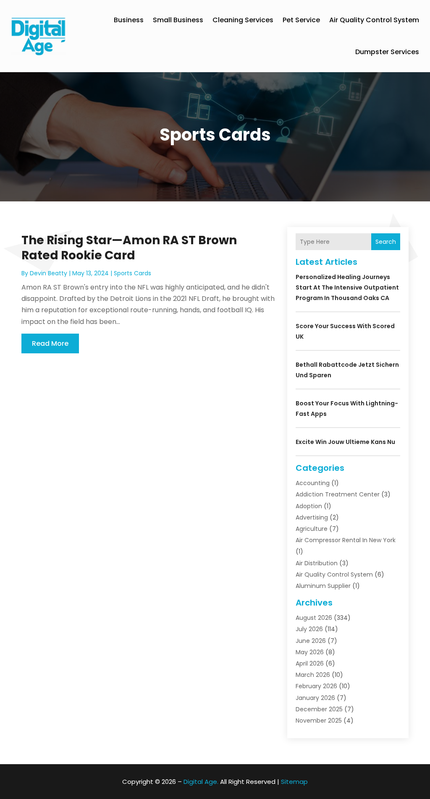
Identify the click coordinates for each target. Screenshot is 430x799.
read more (50, 343)
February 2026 (316, 686)
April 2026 (310, 663)
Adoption (309, 506)
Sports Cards (132, 273)
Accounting (313, 483)
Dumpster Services (387, 52)
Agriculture (312, 529)
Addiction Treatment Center (338, 494)
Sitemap (294, 781)
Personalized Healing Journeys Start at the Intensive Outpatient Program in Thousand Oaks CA (347, 287)
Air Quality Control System (374, 20)
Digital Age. (201, 781)
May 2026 (310, 652)
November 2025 (319, 720)
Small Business (178, 20)
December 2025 (319, 709)
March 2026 (313, 675)
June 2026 (311, 641)
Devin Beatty (48, 273)
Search (385, 242)
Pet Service (301, 20)
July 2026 (309, 629)
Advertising (312, 517)
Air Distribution (317, 563)
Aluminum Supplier (323, 586)
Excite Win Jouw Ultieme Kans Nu (345, 442)
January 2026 (315, 698)
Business (129, 20)
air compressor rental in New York (346, 540)
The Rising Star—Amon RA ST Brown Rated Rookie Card (129, 248)
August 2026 (314, 618)
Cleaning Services (242, 20)
